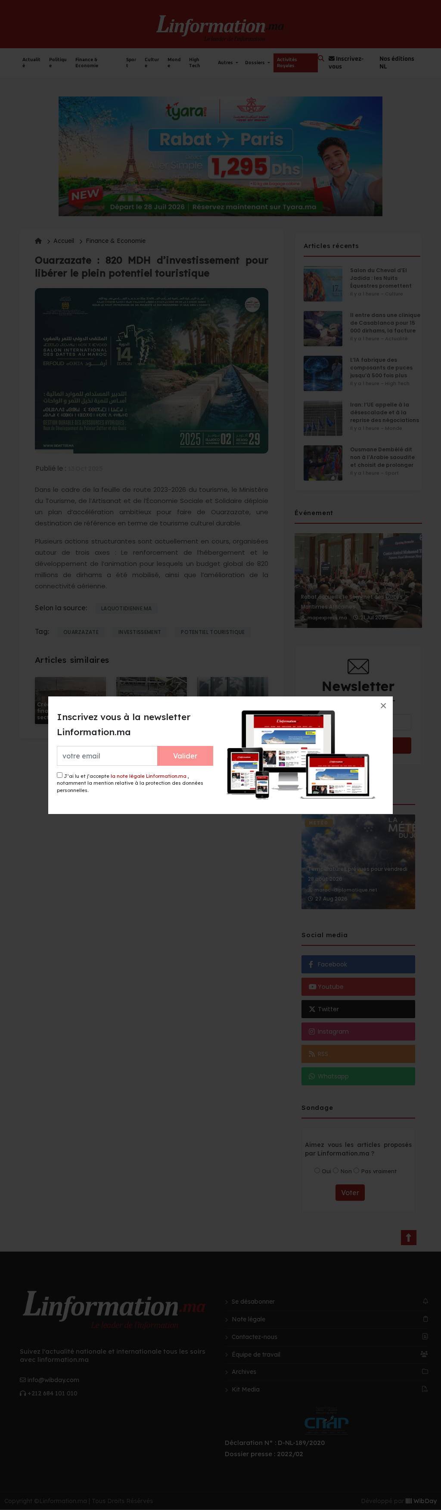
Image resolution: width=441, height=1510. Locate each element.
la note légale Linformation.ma (148, 776)
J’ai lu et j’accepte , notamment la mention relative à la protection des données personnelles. (130, 783)
